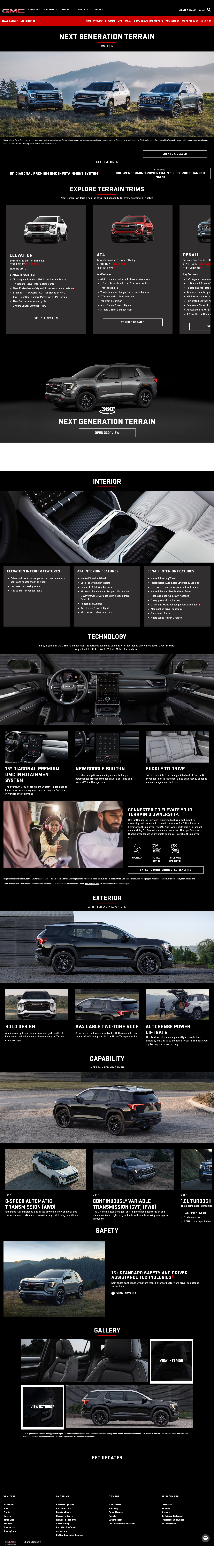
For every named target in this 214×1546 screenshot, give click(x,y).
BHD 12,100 (32, 264)
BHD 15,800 (120, 264)
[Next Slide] (208, 173)
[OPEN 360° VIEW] (107, 389)
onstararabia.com (133, 879)
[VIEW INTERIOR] (171, 1380)
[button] (98, 172)
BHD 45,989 (205, 264)
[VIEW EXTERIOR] (43, 1426)
